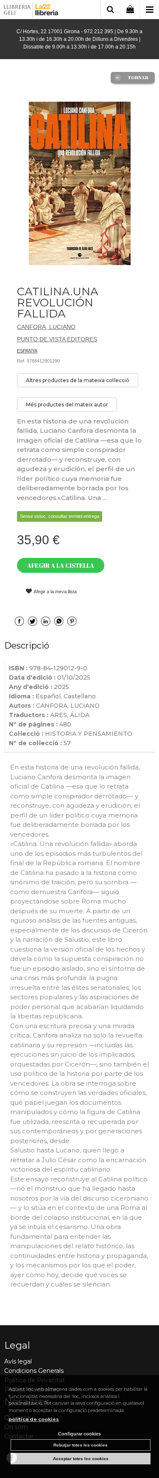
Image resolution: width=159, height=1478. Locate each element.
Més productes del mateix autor (67, 404)
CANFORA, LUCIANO (46, 326)
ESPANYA (27, 350)
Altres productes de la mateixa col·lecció (77, 380)
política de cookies (33, 1419)
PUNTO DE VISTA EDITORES (57, 339)
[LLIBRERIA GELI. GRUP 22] (31, 11)
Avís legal (18, 1361)
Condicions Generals (34, 1371)
